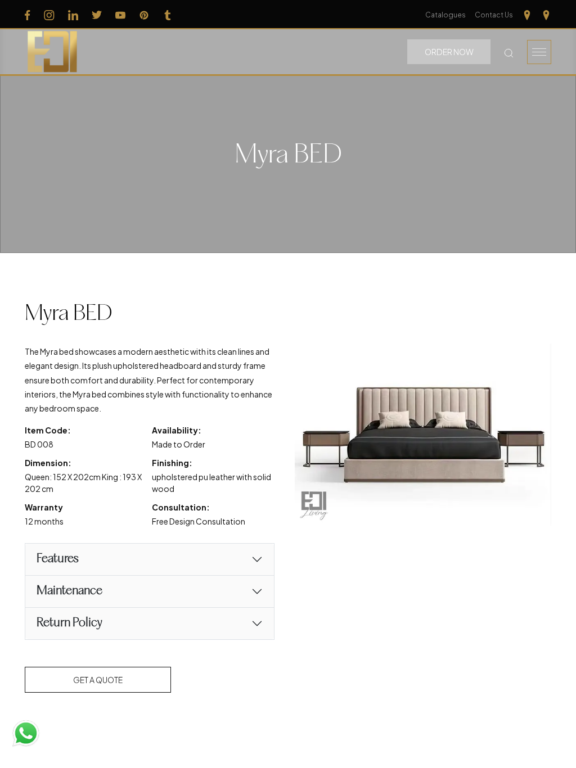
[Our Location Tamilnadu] (527, 14)
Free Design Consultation (198, 521)
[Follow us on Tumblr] (168, 14)
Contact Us (494, 15)
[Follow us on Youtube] (120, 14)
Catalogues (445, 15)
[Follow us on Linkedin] (73, 14)
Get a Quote (98, 680)
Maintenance (69, 591)
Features (58, 559)
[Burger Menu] (539, 52)
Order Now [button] (449, 52)
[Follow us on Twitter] (97, 14)
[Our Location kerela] (546, 14)
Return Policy (69, 623)
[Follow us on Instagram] (49, 14)
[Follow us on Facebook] (27, 14)
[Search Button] (509, 52)
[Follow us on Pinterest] (144, 14)
